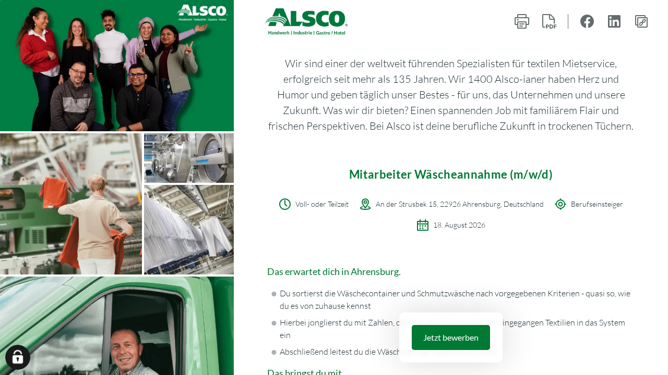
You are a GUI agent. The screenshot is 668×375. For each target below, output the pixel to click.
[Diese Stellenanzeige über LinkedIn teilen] (614, 21)
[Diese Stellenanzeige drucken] (522, 21)
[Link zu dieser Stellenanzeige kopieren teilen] (641, 21)
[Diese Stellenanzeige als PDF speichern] (549, 21)
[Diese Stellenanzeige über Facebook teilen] (587, 21)
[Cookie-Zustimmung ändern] (17, 357)
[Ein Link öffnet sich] (306, 21)
